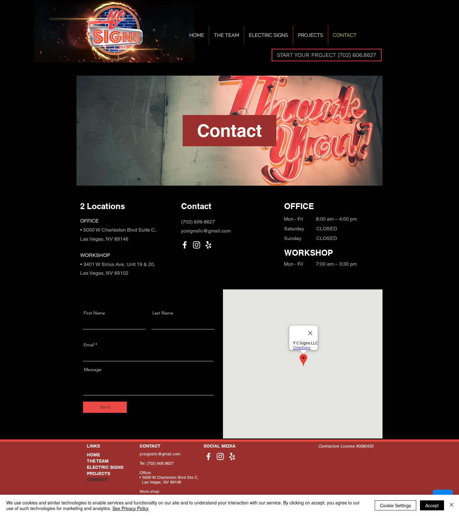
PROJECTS (98, 473)
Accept (432, 505)
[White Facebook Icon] (185, 245)
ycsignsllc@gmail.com (160, 454)
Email (89, 345)
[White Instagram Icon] (196, 245)
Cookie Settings (395, 505)
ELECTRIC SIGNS (105, 467)
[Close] (451, 505)
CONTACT (97, 479)
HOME (93, 454)
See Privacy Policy (130, 508)
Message (92, 369)
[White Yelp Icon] (208, 245)
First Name (94, 313)
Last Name (162, 313)
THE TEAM (98, 460)
